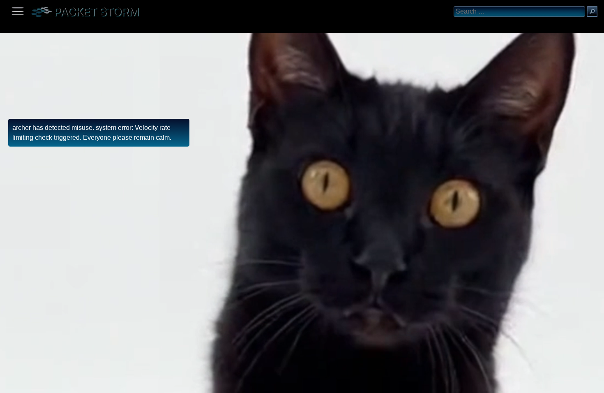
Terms (26, 383)
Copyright (49, 383)
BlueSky (97, 383)
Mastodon (129, 383)
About (8, 383)
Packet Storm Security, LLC (98, 390)
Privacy (75, 383)
